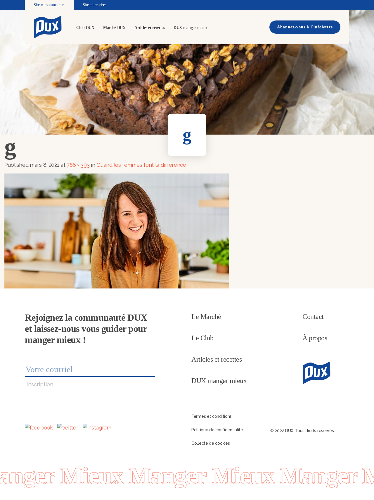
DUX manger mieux (190, 27)
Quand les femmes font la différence (141, 165)
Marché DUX (114, 27)
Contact (313, 316)
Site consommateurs (49, 5)
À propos (314, 338)
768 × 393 (78, 165)
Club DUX (85, 27)
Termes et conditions (211, 416)
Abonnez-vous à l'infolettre (305, 27)
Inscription (40, 384)
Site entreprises (94, 5)
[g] (116, 230)
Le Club (202, 338)
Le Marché (206, 316)
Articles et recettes (149, 27)
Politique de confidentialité (217, 429)
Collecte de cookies (210, 443)
